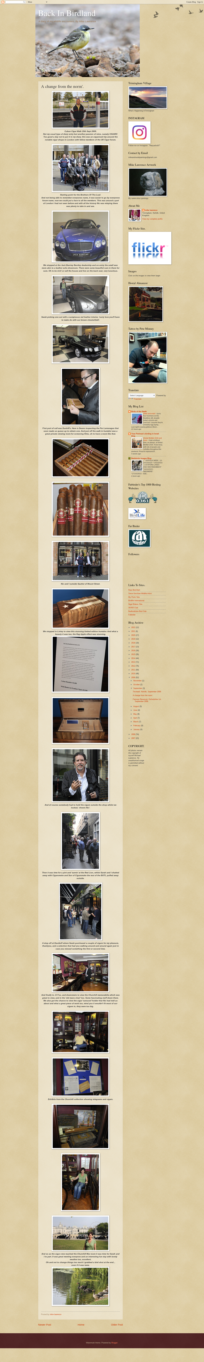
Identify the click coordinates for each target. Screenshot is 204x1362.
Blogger (114, 1343)
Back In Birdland (67, 12)
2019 (133, 639)
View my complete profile (152, 219)
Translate (137, 399)
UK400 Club (133, 608)
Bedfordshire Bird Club (137, 611)
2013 (133, 662)
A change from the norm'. (143, 695)
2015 (133, 654)
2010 (133, 674)
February (137, 726)
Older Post (117, 1324)
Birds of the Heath (139, 411)
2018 (133, 643)
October (136, 685)
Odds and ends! (149, 414)
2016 (133, 650)
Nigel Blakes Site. (135, 604)
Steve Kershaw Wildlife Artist (140, 593)
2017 (133, 647)
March (136, 722)
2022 (133, 627)
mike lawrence (151, 210)
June (135, 710)
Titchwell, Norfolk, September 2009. (147, 692)
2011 (133, 670)
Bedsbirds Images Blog (141, 458)
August (136, 706)
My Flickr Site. (134, 597)
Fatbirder (131, 615)
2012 (133, 666)
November (137, 681)
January (136, 729)
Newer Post (44, 1324)
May (135, 714)
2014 (133, 658)
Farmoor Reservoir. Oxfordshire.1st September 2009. (147, 700)
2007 (133, 738)
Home (81, 1324)
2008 (133, 734)
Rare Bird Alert (134, 590)
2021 (133, 631)
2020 (133, 635)
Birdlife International (136, 601)
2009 (133, 677)
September (138, 688)
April (135, 718)
